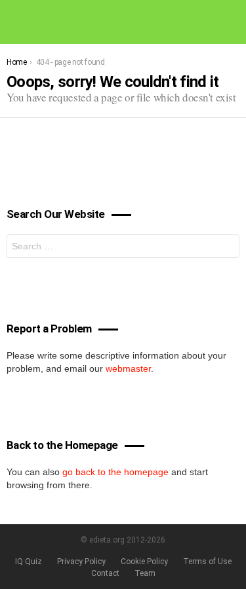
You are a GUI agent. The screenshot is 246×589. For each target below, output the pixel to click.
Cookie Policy (144, 561)
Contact (105, 573)
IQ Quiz (28, 561)
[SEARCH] (234, 21)
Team (144, 573)
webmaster (128, 368)
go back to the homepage (115, 472)
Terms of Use (207, 561)
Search (226, 247)
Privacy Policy (81, 561)
